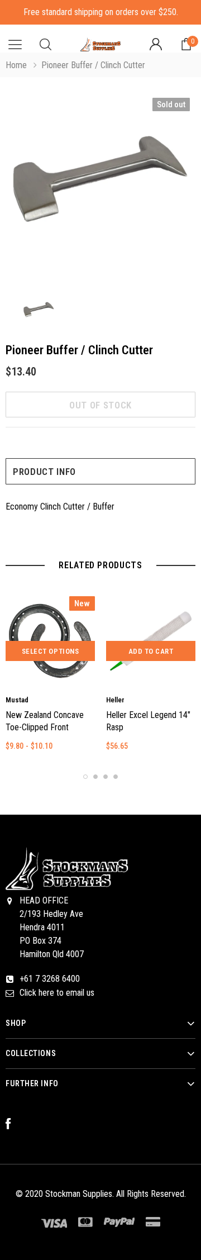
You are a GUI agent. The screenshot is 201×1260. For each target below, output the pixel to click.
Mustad (17, 700)
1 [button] (85, 776)
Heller (115, 700)
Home (16, 65)
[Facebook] (14, 1124)
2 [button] (95, 776)
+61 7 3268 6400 (50, 978)
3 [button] (105, 776)
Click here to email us (57, 992)
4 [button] (115, 776)
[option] (100, 189)
